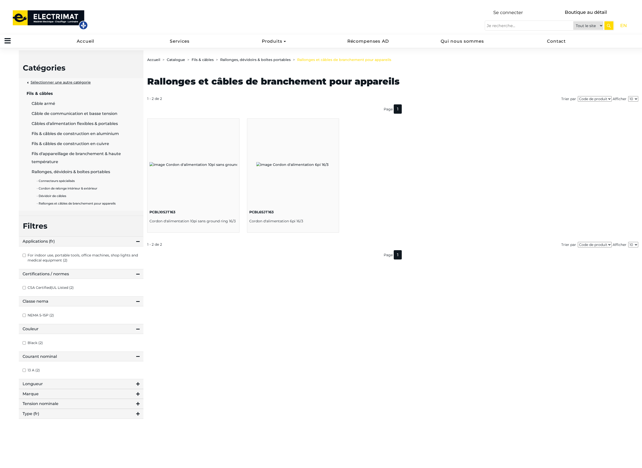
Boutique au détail (586, 12)
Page (388, 109)
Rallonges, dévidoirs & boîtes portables (255, 59)
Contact (556, 41)
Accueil (85, 41)
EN (623, 25)
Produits (272, 41)
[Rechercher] (608, 25)
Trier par (568, 99)
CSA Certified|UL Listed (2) (51, 287)
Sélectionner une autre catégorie (61, 82)
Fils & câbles (203, 59)
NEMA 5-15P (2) (41, 315)
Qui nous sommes (462, 41)
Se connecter (508, 12)
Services (180, 41)
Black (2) (35, 343)
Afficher (619, 99)
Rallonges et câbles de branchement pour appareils (344, 59)
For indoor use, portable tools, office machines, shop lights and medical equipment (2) (83, 257)
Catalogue (176, 59)
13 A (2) (34, 370)
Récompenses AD (368, 41)
